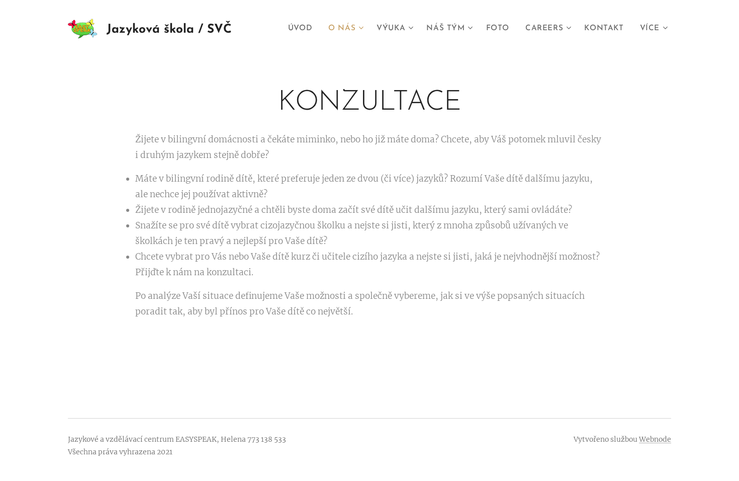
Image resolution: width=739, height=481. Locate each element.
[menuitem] (303, 28)
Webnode (655, 439)
